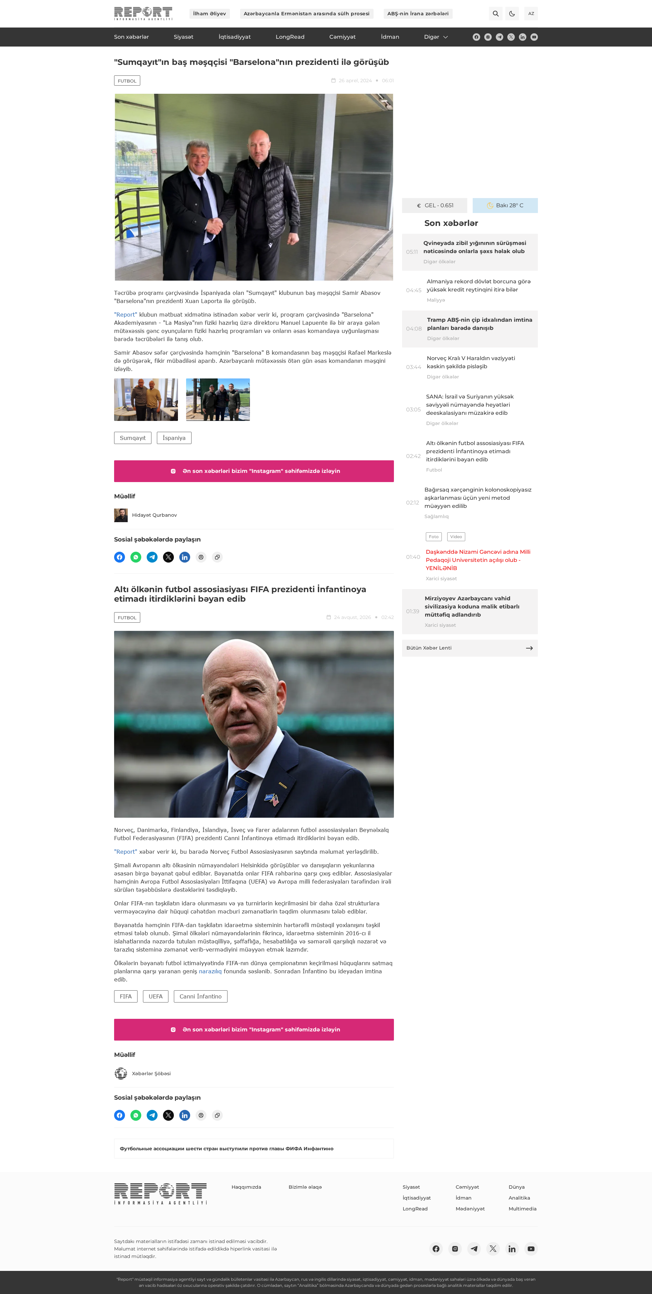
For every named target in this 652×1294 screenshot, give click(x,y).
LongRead (415, 1209)
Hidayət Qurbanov (154, 515)
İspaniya (174, 438)
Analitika (519, 1198)
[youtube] (534, 37)
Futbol (127, 81)
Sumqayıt (133, 438)
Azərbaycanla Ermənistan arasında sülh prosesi (307, 14)
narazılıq (211, 971)
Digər (431, 37)
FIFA (126, 996)
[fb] (476, 37)
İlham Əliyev (209, 14)
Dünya (517, 1187)
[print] (201, 557)
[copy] (217, 557)
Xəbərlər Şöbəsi (151, 1073)
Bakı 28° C (510, 205)
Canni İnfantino (201, 996)
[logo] (143, 13)
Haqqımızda (246, 1187)
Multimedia (523, 1209)
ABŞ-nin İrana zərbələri (418, 14)
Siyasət (411, 1187)
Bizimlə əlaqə (305, 1187)
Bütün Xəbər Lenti (429, 648)
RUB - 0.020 (439, 205)
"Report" (125, 314)
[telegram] (499, 37)
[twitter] (511, 37)
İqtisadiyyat (417, 1198)
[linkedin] (522, 37)
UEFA (156, 996)
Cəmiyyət (467, 1187)
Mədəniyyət (470, 1209)
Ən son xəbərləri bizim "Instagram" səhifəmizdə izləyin (261, 471)
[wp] (135, 557)
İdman (464, 1198)
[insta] (488, 37)
